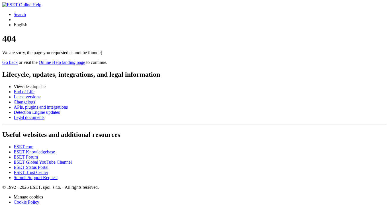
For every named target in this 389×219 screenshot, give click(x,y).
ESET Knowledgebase (34, 151)
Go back (10, 62)
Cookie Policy (26, 202)
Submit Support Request (36, 177)
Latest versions (27, 96)
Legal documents (29, 117)
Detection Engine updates (37, 112)
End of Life (24, 91)
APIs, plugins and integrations (41, 107)
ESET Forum (26, 157)
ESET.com (23, 146)
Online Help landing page (62, 62)
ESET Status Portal (31, 167)
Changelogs (24, 102)
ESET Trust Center (31, 172)
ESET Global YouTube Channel (43, 162)
